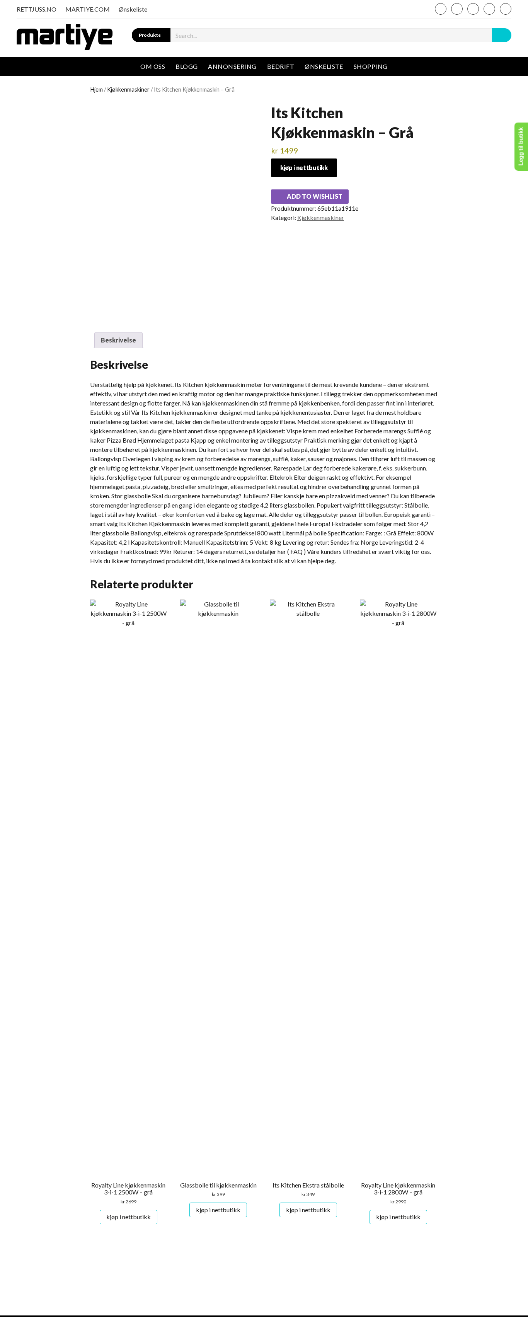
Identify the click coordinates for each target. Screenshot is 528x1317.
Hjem (96, 89)
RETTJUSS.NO (36, 9)
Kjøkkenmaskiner (128, 89)
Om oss (152, 66)
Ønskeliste (133, 9)
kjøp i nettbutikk (304, 167)
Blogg (186, 66)
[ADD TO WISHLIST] (96, 608)
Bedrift (280, 66)
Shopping (371, 66)
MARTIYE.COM (87, 9)
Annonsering (232, 66)
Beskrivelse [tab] (118, 340)
